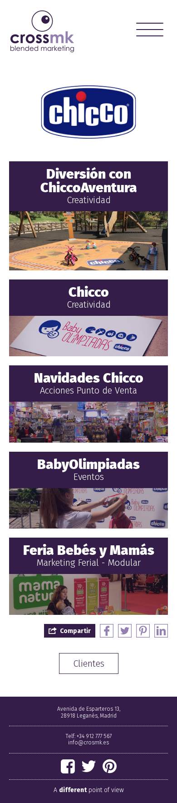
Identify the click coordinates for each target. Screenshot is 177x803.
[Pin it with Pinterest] (143, 631)
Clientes (88, 663)
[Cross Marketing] (42, 31)
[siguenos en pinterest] (110, 767)
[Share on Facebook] (106, 631)
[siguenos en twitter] (88, 767)
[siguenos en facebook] (68, 767)
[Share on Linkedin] (161, 631)
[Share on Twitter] (125, 631)
